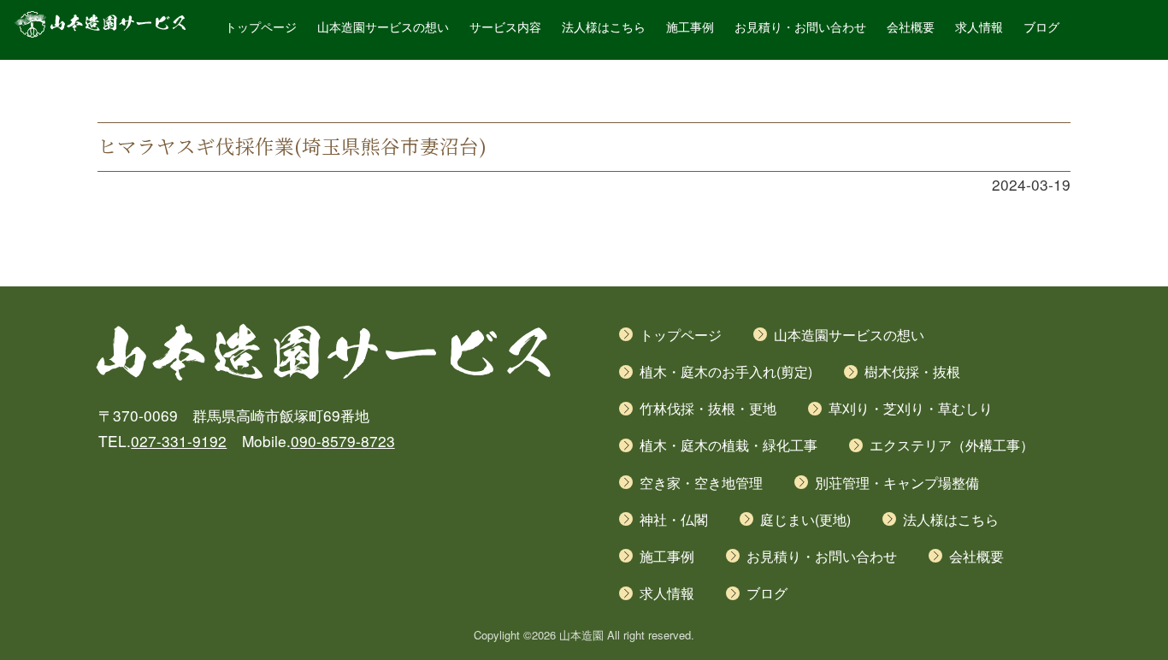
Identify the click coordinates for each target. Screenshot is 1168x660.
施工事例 (690, 27)
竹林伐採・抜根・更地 (708, 408)
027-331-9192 (179, 440)
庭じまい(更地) (805, 519)
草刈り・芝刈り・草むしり (911, 408)
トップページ (261, 27)
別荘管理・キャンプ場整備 (897, 482)
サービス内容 (505, 27)
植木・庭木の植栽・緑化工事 (728, 445)
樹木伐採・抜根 (912, 371)
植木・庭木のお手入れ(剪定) (726, 371)
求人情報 (979, 27)
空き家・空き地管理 (701, 482)
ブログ (1041, 27)
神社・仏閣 (674, 519)
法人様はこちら (604, 27)
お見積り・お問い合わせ (800, 27)
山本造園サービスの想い (383, 27)
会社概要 (911, 27)
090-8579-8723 (343, 440)
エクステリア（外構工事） (952, 445)
